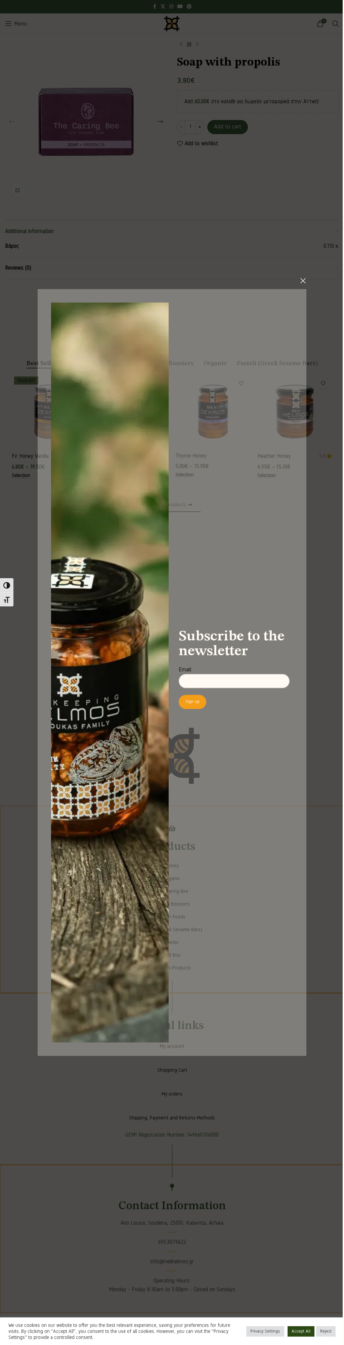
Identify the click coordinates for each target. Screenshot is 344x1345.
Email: (182, 670)
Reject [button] (321, 1331)
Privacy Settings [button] (260, 1331)
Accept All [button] (296, 1331)
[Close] (300, 280)
